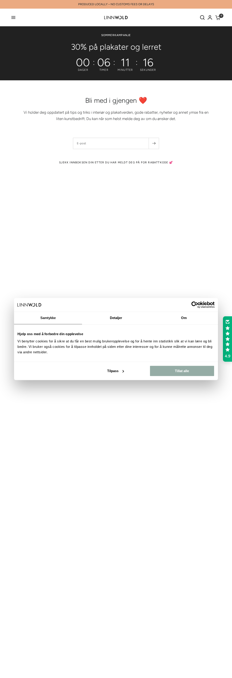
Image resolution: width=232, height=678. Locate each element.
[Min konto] (210, 17)
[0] (217, 17)
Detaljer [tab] (116, 318)
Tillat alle (182, 371)
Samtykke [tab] (48, 318)
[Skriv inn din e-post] (154, 143)
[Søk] (202, 17)
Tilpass (112, 371)
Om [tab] (184, 318)
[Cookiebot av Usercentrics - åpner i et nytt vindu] (195, 304)
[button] (227, 339)
